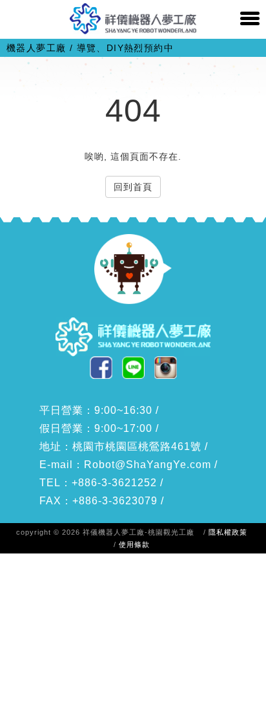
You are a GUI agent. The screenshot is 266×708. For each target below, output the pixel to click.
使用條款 (134, 544)
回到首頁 (133, 187)
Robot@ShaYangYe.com (147, 464)
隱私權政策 (228, 532)
